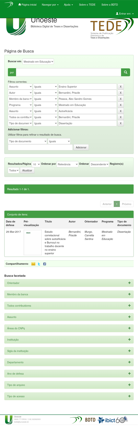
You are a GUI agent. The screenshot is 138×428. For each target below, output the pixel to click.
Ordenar (84, 163)
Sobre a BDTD (109, 4)
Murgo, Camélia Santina (89, 235)
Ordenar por (48, 163)
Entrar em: (125, 13)
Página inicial (28, 4)
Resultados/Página (19, 163)
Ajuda (67, 4)
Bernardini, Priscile (75, 233)
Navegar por (49, 4)
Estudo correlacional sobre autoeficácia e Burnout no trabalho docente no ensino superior (55, 242)
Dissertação (124, 231)
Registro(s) (116, 163)
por (12, 72)
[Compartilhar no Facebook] (45, 264)
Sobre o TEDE (86, 4)
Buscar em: (15, 61)
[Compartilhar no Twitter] (39, 264)
